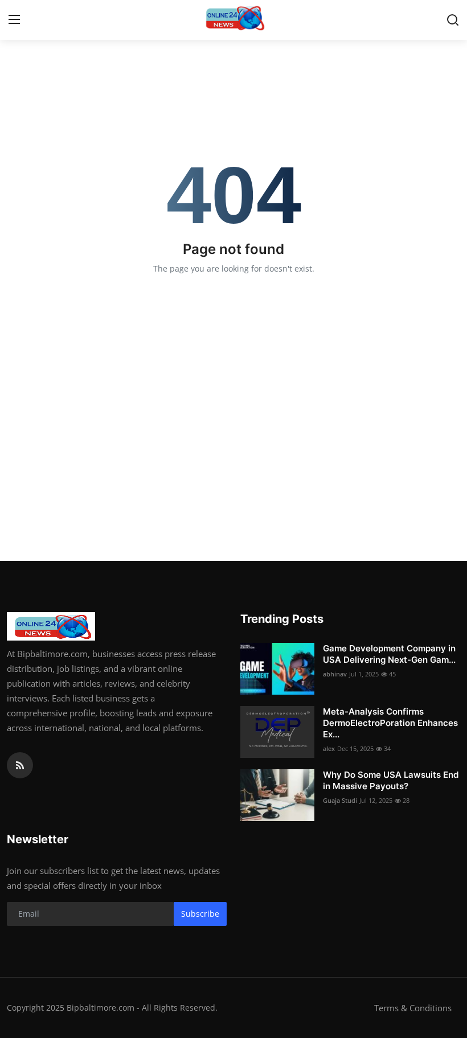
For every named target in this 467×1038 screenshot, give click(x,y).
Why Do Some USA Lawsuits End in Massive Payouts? (390, 780)
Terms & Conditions (413, 1008)
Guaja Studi (340, 800)
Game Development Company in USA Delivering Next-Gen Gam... (389, 654)
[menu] (14, 19)
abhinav (335, 674)
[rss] (20, 765)
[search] (453, 19)
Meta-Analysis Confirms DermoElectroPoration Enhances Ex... (390, 723)
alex (329, 748)
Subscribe (200, 913)
